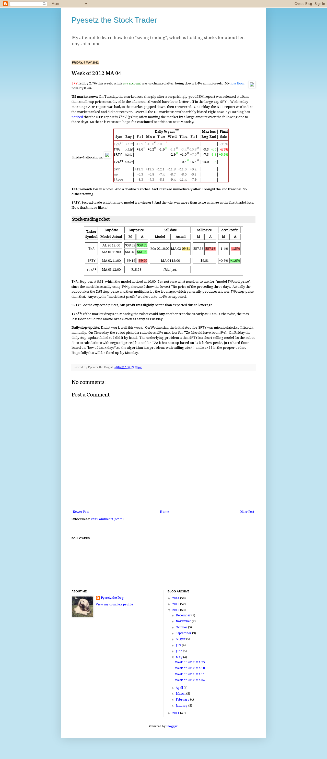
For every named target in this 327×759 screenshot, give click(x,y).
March (181, 693)
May (179, 657)
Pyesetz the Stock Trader (114, 20)
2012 (176, 610)
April (180, 688)
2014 (176, 598)
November (184, 621)
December (183, 615)
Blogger (172, 726)
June (179, 651)
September (184, 633)
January (182, 705)
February (183, 699)
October (182, 627)
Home (164, 512)
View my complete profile (114, 604)
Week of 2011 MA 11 (190, 674)
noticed (77, 117)
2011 (176, 713)
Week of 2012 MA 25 (190, 662)
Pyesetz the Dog (112, 598)
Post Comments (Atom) (107, 519)
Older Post (247, 512)
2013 (176, 604)
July (179, 645)
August (181, 639)
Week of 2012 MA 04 (190, 680)
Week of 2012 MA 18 (190, 668)
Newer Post (81, 512)
